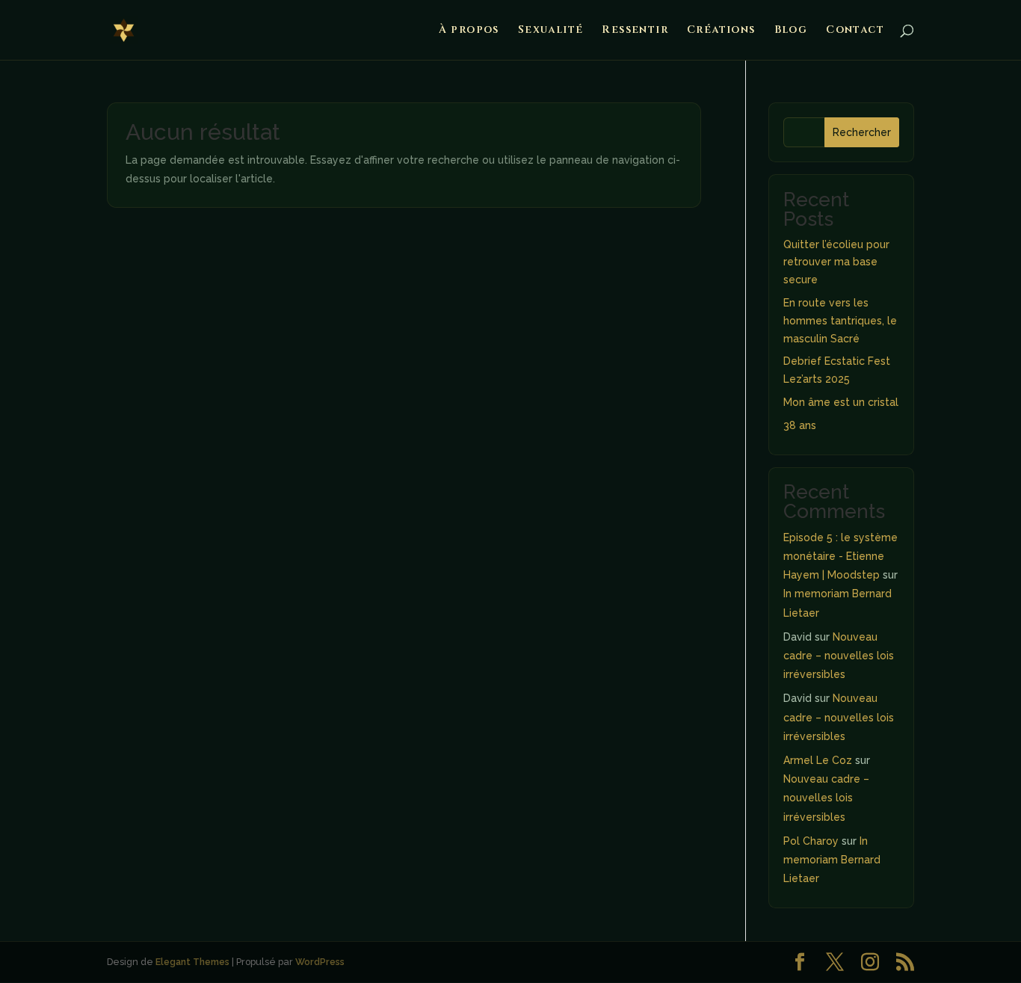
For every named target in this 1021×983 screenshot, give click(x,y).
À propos (469, 31)
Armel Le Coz (817, 760)
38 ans (799, 425)
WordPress (320, 961)
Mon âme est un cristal (840, 402)
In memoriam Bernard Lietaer (831, 859)
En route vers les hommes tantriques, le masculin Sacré (840, 321)
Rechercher (862, 132)
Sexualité (551, 31)
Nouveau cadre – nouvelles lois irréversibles (838, 655)
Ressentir (635, 31)
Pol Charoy (811, 841)
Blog (791, 31)
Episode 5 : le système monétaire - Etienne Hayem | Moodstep (840, 556)
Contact (855, 31)
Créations (721, 31)
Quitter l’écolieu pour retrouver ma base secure (836, 262)
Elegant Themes (192, 961)
